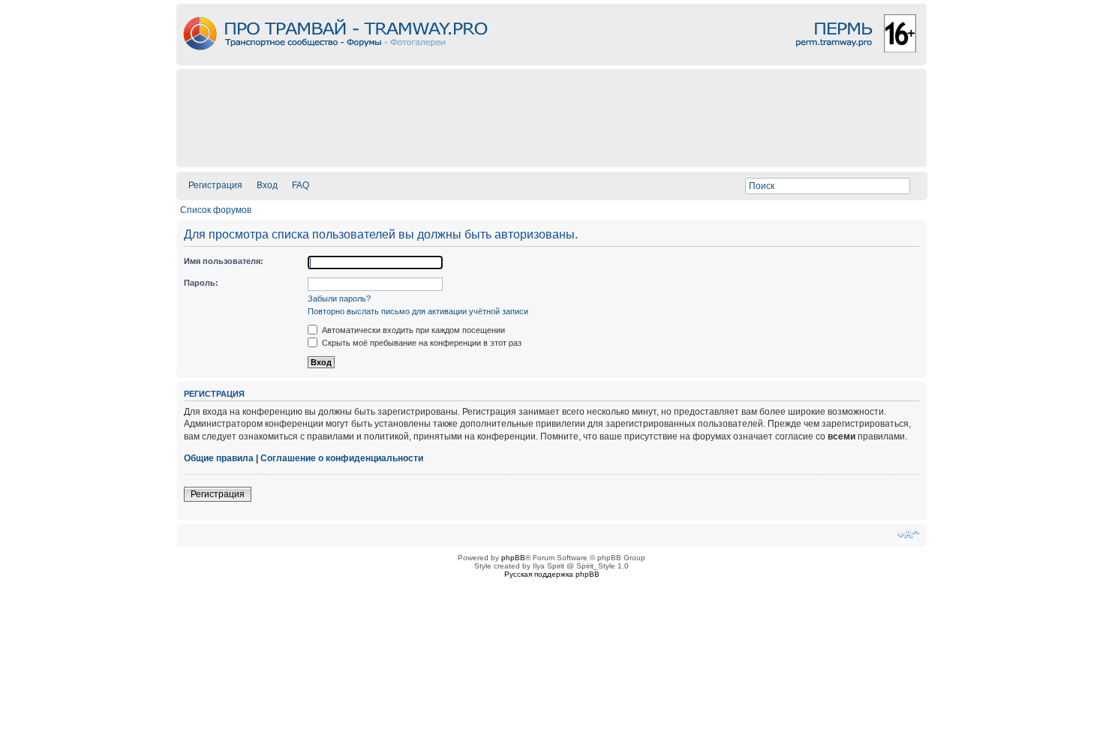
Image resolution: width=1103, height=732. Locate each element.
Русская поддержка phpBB (552, 574)
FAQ (300, 185)
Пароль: (201, 282)
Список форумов (215, 210)
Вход (267, 185)
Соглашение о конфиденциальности (341, 458)
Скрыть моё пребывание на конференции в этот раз (420, 342)
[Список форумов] (551, 61)
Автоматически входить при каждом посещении (412, 330)
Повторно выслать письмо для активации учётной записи (418, 311)
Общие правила (219, 458)
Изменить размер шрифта (908, 534)
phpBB (513, 558)
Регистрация (215, 185)
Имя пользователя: (223, 261)
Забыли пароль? (339, 298)
